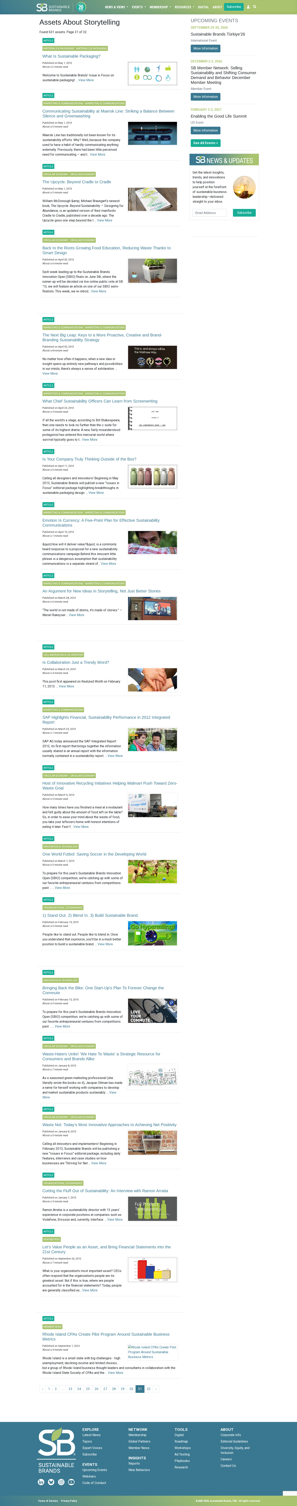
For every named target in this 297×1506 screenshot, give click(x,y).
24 (79, 1389)
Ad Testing (182, 1454)
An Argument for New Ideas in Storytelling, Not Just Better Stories (101, 591)
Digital (203, 7)
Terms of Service (48, 1500)
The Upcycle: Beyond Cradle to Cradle (76, 182)
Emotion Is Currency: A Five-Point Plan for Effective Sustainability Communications (101, 522)
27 (105, 1389)
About (217, 7)
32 (149, 1389)
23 (70, 1389)
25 (88, 1389)
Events (138, 7)
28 (114, 1389)
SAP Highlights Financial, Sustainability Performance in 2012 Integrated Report (106, 719)
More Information (205, 48)
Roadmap (181, 1441)
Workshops (183, 1448)
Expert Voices (92, 1448)
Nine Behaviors (139, 1470)
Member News (139, 1448)
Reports (134, 1463)
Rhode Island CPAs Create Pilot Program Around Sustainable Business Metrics (106, 1336)
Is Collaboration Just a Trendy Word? (75, 662)
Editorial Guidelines (234, 1441)
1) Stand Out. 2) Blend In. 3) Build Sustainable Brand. (90, 915)
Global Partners (139, 1441)
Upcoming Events (94, 1470)
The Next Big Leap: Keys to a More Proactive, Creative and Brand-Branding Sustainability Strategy (102, 337)
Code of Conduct (94, 1483)
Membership (159, 7)
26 (96, 1389)
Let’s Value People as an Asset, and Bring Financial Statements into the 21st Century (106, 1249)
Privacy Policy (69, 1500)
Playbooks (182, 1461)
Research (181, 1467)
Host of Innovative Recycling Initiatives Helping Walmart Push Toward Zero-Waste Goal (109, 785)
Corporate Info (231, 1435)
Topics (87, 1441)
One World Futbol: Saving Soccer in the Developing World (94, 854)
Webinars (89, 1476)
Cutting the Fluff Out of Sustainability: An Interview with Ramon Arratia (105, 1191)
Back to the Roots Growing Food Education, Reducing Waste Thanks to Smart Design (106, 250)
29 (122, 1389)
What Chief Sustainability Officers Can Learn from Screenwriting (99, 401)
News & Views (115, 7)
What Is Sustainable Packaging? (71, 56)
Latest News (91, 1435)
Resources (183, 7)
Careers (226, 1459)
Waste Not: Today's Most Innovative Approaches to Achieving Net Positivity (109, 1124)
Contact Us (228, 1466)
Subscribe (234, 7)
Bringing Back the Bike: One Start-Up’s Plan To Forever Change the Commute (103, 990)
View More (86, 80)
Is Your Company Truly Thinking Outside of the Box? (89, 459)
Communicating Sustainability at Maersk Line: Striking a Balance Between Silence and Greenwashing (108, 113)
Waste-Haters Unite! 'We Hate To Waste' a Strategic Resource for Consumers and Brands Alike (101, 1056)
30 (131, 1389)
